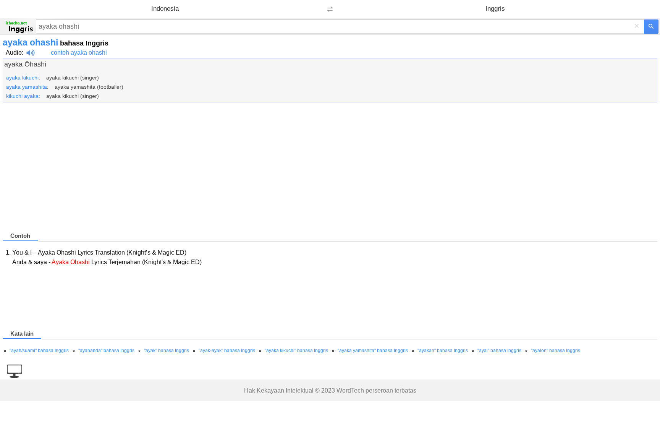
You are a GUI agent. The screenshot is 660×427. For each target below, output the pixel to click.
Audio (14, 52)
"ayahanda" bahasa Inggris (106, 350)
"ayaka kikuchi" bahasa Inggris (296, 350)
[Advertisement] (232, 170)
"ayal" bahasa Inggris (499, 350)
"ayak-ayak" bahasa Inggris (227, 350)
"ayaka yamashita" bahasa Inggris (373, 350)
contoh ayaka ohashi (79, 52)
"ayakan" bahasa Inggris (442, 350)
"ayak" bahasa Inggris (166, 350)
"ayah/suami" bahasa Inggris (39, 350)
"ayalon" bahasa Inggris (555, 350)
